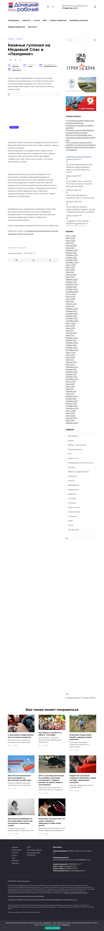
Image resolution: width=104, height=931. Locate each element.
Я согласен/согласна (53, 928)
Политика (72, 503)
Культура (71, 467)
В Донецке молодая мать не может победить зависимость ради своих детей (52, 822)
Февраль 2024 (72, 309)
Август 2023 (71, 323)
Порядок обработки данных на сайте (75, 892)
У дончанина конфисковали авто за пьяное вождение (20, 736)
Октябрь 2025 (71, 260)
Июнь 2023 (70, 328)
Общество (72, 494)
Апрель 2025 (71, 275)
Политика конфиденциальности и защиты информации (26, 896)
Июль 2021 (70, 384)
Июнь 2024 (70, 299)
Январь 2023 (71, 340)
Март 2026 (70, 248)
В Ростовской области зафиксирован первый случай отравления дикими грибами (80, 209)
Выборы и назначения (77, 445)
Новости (26, 20)
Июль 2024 (70, 296)
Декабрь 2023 (72, 313)
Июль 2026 (70, 238)
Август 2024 (71, 294)
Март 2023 (70, 335)
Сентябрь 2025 (72, 262)
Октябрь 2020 (72, 406)
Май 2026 (70, 243)
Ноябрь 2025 (71, 258)
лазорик (23, 248)
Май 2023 (70, 331)
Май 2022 (70, 360)
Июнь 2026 (70, 241)
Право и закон (74, 507)
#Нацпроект (14, 20)
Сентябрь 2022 (72, 350)
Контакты (32, 27)
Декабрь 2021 (71, 372)
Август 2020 (71, 411)
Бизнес (71, 440)
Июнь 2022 (70, 357)
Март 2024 (70, 306)
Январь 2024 (71, 311)
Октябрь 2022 (72, 348)
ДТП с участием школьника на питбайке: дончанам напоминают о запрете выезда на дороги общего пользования (51, 780)
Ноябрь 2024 (71, 287)
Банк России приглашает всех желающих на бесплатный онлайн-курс (81, 137)
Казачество (13, 248)
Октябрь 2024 (72, 289)
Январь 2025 (71, 282)
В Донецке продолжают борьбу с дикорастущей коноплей (80, 737)
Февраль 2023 (72, 338)
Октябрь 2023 (72, 318)
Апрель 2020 (71, 418)
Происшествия (74, 512)
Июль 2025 (70, 267)
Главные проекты (75, 449)
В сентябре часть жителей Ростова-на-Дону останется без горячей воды (79, 183)
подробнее (47, 923)
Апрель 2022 (71, 362)
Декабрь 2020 (72, 401)
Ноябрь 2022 (71, 345)
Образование (73, 485)
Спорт (70, 521)
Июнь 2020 (70, 416)
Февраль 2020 (72, 423)
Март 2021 (70, 394)
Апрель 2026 (71, 245)
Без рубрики (73, 436)
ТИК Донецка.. (73, 530)
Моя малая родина (34, 850)
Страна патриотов (58, 20)
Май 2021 (70, 389)
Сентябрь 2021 (72, 379)
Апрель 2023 (71, 333)
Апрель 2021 (71, 391)
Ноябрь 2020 (71, 403)
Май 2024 (70, 301)
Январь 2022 (71, 369)
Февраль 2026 (72, 250)
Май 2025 (70, 272)
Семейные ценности (78, 20)
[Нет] (101, 926)
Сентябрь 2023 (72, 321)
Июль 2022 (70, 355)
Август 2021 (70, 382)
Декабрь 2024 (72, 284)
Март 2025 (70, 277)
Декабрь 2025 (72, 255)
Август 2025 (71, 265)
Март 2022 (70, 365)
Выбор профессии (16, 27)
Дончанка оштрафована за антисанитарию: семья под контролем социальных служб (20, 822)
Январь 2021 (71, 399)
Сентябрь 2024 (72, 292)
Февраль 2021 (71, 396)
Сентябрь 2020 (72, 408)
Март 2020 (70, 420)
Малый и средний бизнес (78, 472)
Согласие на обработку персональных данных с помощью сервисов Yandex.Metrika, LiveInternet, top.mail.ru (42, 899)
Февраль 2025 (72, 279)
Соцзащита (72, 516)
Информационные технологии (80, 463)
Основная (72, 498)
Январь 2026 (71, 253)
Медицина (72, 476)
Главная (15, 847)
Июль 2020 (70, 413)
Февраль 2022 (72, 367)
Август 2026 (71, 236)
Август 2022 (71, 352)
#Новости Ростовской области (78, 157)
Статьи (36, 20)
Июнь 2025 (70, 270)
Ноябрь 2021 (71, 374)
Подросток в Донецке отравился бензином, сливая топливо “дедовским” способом (82, 779)
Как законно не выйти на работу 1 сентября (50, 734)
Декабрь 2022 (72, 343)
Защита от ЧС (73, 458)
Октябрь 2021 (71, 377)
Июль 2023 (70, 326)
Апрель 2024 (71, 304)
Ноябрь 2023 (71, 316)
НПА (45, 20)
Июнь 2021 (70, 386)
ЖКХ (70, 454)
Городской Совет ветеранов (33, 854)
